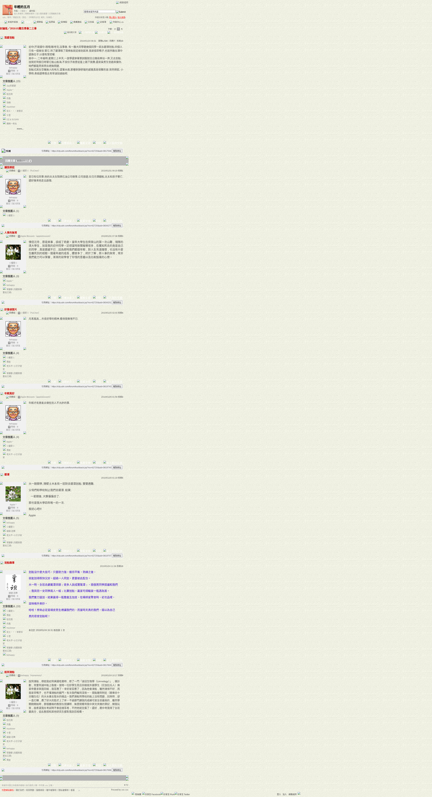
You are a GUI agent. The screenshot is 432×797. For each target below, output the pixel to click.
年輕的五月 (22, 7)
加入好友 (16, 74)
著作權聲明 (51, 790)
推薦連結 (77, 22)
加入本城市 (18, 14)
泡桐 (9, 102)
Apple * (10, 90)
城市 (9, 17)
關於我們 (20, 790)
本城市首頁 (12, 22)
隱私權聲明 (63, 790)
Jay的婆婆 (11, 86)
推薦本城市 (29, 14)
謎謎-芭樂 (11, 531)
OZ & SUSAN (13, 119)
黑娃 (9, 362)
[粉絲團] (133, 793)
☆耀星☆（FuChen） (30, 171)
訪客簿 (103, 22)
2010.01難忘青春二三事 (23, 28)
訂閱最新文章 (54, 14)
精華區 (39, 22)
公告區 (90, 22)
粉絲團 (138, 794)
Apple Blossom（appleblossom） (36, 236)
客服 (73, 790)
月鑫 (9, 98)
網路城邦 (123, 2)
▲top (126, 785)
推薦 (120, 41)
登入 (279, 794)
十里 (9, 115)
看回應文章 (71, 32)
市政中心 (118, 22)
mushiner (11, 107)
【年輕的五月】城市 (36, 17)
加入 (285, 794)
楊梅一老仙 (12, 124)
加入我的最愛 (41, 14)
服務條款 (40, 790)
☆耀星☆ (23, 11)
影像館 (64, 22)
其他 (24, 17)
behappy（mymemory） (32, 675)
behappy (13, 68)
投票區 (51, 22)
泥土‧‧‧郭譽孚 (15, 111)
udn (4, 17)
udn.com (124, 790)
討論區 (27, 22)
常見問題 (30, 790)
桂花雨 (10, 94)
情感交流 (16, 17)
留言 (8, 74)
